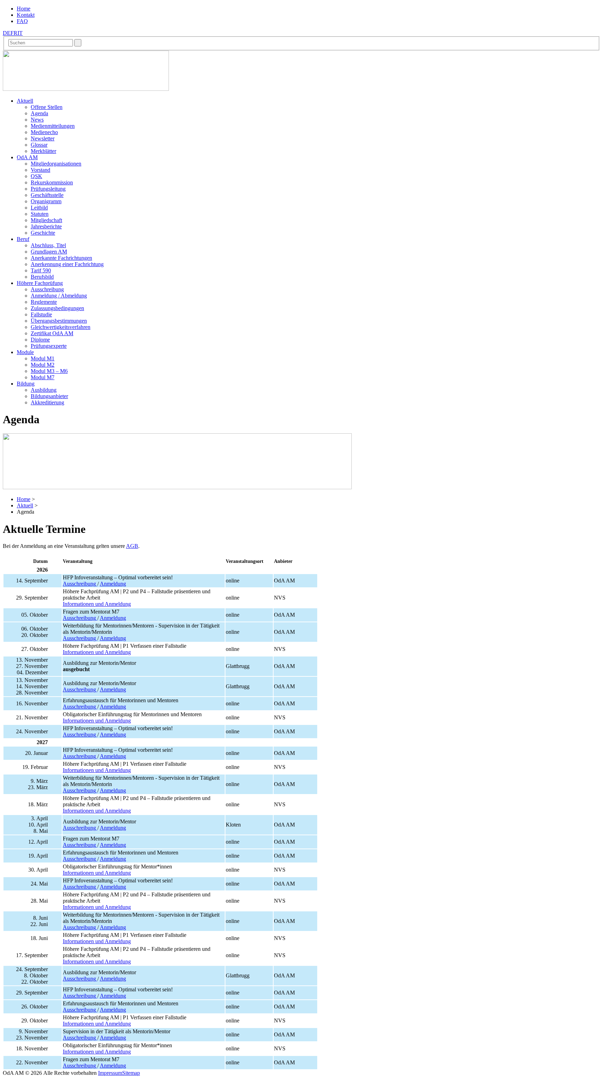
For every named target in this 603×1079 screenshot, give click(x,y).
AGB (132, 546)
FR (13, 33)
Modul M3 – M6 (49, 371)
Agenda (39, 113)
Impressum (110, 1073)
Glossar (39, 145)
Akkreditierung (47, 402)
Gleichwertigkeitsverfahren (60, 327)
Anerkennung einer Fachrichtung (67, 264)
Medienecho (44, 132)
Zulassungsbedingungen (57, 308)
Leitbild (39, 208)
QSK (36, 176)
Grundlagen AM (49, 252)
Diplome (40, 340)
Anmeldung (113, 584)
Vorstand (40, 170)
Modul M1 (42, 358)
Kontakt (26, 15)
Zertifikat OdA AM (52, 333)
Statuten (40, 214)
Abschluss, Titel (48, 245)
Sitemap (131, 1073)
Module (25, 352)
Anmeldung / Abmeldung (59, 296)
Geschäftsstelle (47, 195)
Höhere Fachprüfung (40, 283)
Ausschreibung (47, 289)
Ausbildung (44, 390)
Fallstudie (41, 314)
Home (23, 9)
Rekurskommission (52, 182)
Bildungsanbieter (49, 396)
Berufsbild (42, 277)
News (37, 120)
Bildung (26, 384)
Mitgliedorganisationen (56, 164)
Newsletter (42, 138)
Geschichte (43, 233)
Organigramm (46, 201)
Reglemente (44, 302)
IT (20, 33)
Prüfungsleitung (48, 189)
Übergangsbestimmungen (59, 321)
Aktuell (25, 101)
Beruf (23, 239)
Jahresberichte (46, 226)
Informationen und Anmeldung (97, 604)
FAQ (22, 21)
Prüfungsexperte (49, 346)
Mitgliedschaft (46, 220)
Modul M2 (42, 365)
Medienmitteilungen (53, 126)
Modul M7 (42, 377)
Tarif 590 (41, 270)
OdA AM (27, 157)
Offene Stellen (46, 107)
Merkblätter (43, 151)
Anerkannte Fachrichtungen (61, 258)
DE (6, 33)
